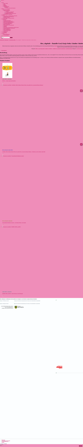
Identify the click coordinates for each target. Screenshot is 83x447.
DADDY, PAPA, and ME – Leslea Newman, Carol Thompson (12, 293)
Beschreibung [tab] (4, 50)
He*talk (4, 19)
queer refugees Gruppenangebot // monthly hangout (11, 27)
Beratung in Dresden (6, 17)
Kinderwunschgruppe (6, 24)
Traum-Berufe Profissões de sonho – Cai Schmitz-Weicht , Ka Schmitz (14, 222)
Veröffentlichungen (6, 6)
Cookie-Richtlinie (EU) (5, 441)
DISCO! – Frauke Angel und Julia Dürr (9, 80)
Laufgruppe (5, 25)
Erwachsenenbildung (6, 9)
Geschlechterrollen (69, 48)
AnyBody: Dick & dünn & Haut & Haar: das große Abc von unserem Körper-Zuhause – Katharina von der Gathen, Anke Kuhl (23, 151)
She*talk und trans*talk (7, 20)
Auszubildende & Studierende (7, 14)
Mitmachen (5, 5)
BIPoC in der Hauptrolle (40, 48)
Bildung (3, 8)
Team (4, 4)
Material (6, 7)
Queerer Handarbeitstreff (7, 29)
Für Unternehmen (6, 35)
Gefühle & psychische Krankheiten (59, 48)
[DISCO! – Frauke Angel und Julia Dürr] (7, 77)
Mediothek (5, 26)
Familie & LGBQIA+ (48, 48)
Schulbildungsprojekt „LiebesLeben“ (10, 13)
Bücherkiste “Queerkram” (9, 12)
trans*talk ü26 (5, 31)
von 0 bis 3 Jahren (79, 48)
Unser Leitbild (5, 3)
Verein (3, 2)
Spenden (3, 33)
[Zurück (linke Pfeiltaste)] (0, 445)
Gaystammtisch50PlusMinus (7, 23)
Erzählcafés (5, 32)
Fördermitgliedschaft (6, 34)
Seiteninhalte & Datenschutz (6, 440)
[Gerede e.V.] (2, 0)
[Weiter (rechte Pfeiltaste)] (1, 445)
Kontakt (3, 442)
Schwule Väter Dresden (6, 30)
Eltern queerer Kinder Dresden (8, 22)
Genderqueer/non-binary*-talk (7, 21)
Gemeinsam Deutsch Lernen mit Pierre (9, 28)
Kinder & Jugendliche (6, 10)
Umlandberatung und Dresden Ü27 (8, 16)
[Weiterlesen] (2, 82)
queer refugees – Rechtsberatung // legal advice (10, 15)
